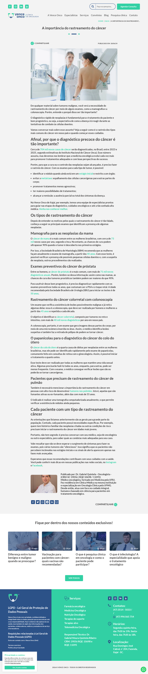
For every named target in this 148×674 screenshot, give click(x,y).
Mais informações (15, 663)
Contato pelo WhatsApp (143, 669)
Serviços (84, 15)
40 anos (91, 253)
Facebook (37, 465)
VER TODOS (74, 578)
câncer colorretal (65, 316)
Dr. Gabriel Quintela (86, 474)
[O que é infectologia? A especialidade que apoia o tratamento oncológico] (125, 541)
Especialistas (71, 15)
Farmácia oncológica (74, 606)
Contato (133, 15)
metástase (46, 178)
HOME (100, 21)
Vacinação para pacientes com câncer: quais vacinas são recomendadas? (55, 559)
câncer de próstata (59, 271)
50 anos (35, 293)
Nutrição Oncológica (74, 614)
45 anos (45, 311)
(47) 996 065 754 (125, 616)
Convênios (96, 15)
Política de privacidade (16, 648)
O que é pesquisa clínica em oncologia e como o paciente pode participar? (91, 559)
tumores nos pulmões (81, 391)
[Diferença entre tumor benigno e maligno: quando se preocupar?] (23, 541)
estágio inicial (86, 173)
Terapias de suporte (74, 618)
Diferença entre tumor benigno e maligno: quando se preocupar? (22, 558)
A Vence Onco (55, 15)
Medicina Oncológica (75, 610)
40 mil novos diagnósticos (67, 320)
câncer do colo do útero (45, 347)
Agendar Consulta (128, 6)
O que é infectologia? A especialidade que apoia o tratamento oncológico (125, 559)
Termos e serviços (14, 645)
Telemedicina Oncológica (77, 627)
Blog (106, 15)
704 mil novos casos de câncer (55, 149)
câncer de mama (41, 238)
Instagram (111, 462)
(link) (36, 640)
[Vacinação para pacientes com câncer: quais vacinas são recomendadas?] (57, 541)
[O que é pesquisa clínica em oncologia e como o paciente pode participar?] (91, 541)
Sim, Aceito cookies (20, 668)
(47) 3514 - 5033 (122, 609)
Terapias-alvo (71, 623)
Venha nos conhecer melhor (53, 209)
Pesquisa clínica (119, 15)
